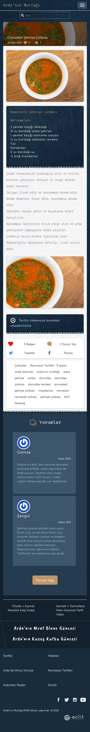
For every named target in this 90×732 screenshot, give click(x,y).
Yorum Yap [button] (45, 580)
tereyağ (20, 403)
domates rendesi (39, 384)
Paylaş (68, 353)
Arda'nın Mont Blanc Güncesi (45, 628)
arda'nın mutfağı (48, 372)
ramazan (63, 390)
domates (45, 378)
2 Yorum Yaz (68, 344)
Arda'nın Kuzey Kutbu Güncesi (45, 638)
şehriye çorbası (50, 397)
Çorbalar (21, 365)
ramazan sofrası (26, 397)
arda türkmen (24, 372)
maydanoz (45, 390)
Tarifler (8, 656)
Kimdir (52, 685)
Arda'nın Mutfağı (21, 5)
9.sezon (62, 365)
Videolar (53, 656)
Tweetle (29, 353)
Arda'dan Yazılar (14, 685)
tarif (66, 397)
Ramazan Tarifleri (42, 365)
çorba (32, 378)
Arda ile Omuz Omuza (18, 670)
